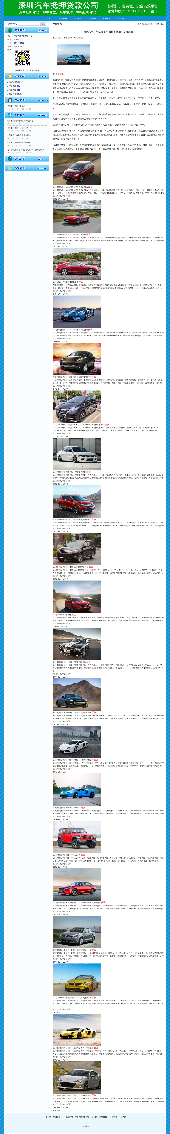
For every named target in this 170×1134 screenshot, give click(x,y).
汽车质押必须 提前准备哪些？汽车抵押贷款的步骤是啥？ (27, 149)
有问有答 (107, 18)
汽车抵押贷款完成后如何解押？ (20, 142)
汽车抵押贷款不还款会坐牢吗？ (20, 128)
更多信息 (56, 1110)
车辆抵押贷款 (14, 94)
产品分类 (78, 18)
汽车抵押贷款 (14, 82)
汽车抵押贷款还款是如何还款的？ (21, 120)
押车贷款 (12, 86)
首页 (49, 18)
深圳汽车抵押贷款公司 (62, 196)
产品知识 (92, 18)
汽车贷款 (12, 90)
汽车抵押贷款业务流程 (16, 106)
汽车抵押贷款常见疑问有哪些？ (20, 135)
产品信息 (63, 18)
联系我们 (121, 18)
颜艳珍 (123, 1117)
